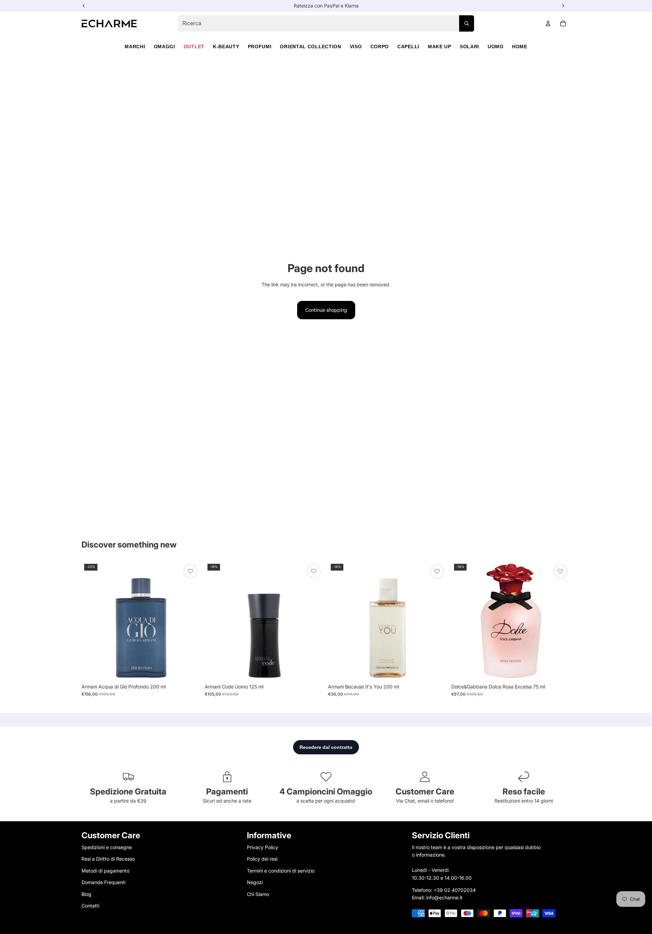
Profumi (260, 46)
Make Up (439, 46)
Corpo (379, 46)
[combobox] (326, 23)
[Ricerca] (466, 23)
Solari (469, 46)
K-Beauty (226, 46)
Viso (356, 46)
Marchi (135, 46)
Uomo (496, 46)
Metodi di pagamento (105, 871)
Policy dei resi (262, 859)
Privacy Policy (262, 847)
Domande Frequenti (103, 882)
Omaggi (164, 46)
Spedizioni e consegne (107, 847)
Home (519, 46)
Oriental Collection (310, 46)
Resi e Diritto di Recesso (108, 859)
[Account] (548, 23)
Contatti (90, 906)
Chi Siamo (258, 894)
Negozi (255, 882)
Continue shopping (326, 310)
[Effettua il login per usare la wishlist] (190, 571)
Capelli (408, 46)
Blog (86, 894)
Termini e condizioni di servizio (280, 871)
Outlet (194, 46)
